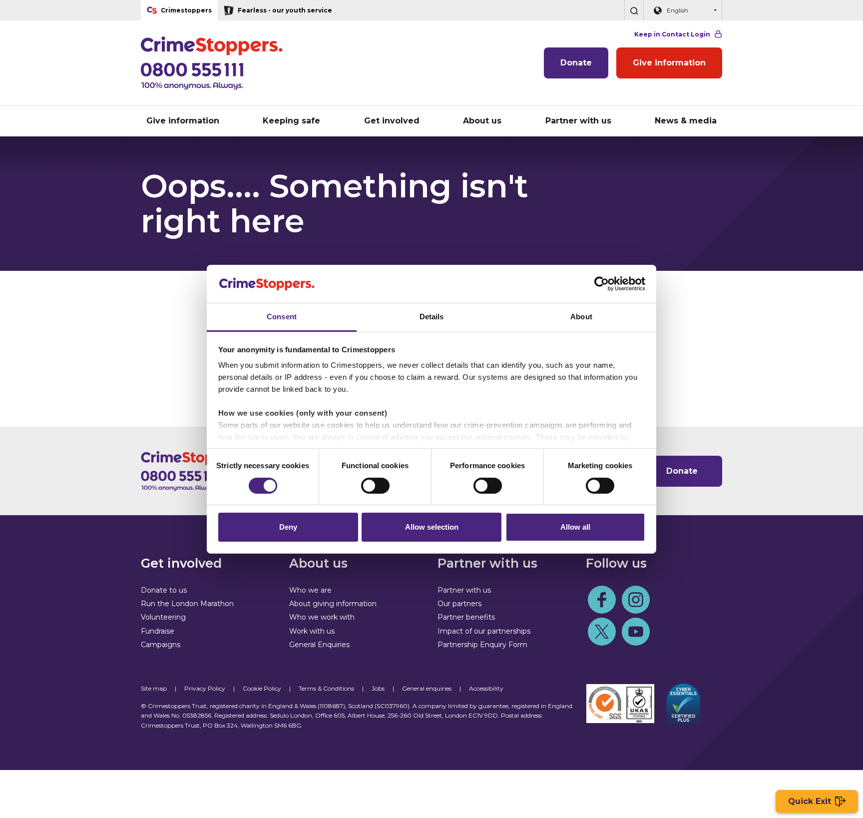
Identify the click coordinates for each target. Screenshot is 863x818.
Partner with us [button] (578, 120)
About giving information (333, 603)
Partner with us (464, 590)
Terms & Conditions (326, 688)
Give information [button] (182, 120)
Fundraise (157, 631)
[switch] (375, 486)
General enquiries (426, 688)
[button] (633, 10)
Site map (154, 688)
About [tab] (581, 316)
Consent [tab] (282, 316)
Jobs (378, 688)
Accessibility (486, 688)
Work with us (312, 631)
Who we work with (322, 617)
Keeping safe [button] (291, 120)
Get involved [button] (392, 120)
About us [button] (482, 120)
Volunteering (163, 617)
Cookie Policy (262, 688)
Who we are (310, 590)
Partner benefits (466, 617)
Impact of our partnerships (483, 631)
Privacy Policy (204, 688)
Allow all (575, 527)
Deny (288, 527)
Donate (576, 62)
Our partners (459, 603)
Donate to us (164, 590)
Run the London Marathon (187, 603)
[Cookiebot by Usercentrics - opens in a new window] (601, 283)
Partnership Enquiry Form (482, 644)
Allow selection (431, 527)
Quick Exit (809, 801)
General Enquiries (319, 644)
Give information (669, 62)
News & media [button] (686, 120)
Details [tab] (432, 316)
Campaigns (160, 644)
